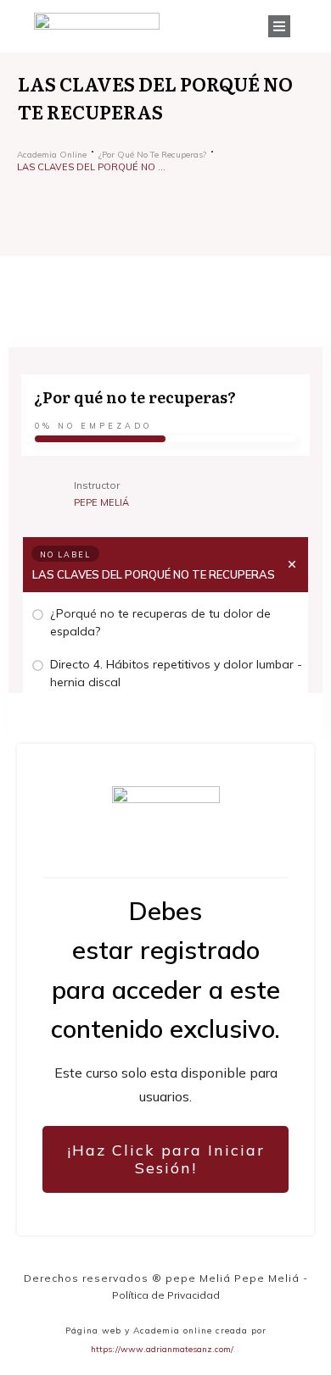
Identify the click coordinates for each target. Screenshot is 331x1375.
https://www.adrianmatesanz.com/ (162, 1349)
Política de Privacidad (166, 1295)
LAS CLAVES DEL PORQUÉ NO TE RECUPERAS (153, 574)
